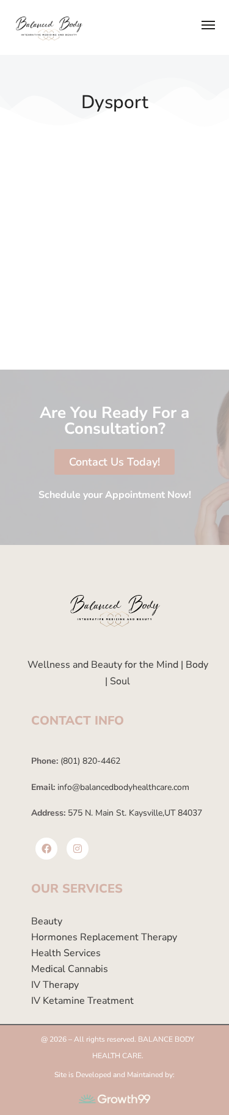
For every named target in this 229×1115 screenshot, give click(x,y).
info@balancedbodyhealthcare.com (122, 787)
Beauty (46, 921)
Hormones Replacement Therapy (104, 937)
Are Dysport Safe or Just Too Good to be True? (113, 303)
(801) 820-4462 (89, 761)
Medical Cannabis (69, 969)
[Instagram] (78, 849)
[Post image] (114, 205)
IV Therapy (55, 985)
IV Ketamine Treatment (82, 1000)
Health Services (66, 953)
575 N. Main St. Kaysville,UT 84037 (133, 813)
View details (43, 337)
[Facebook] (46, 849)
